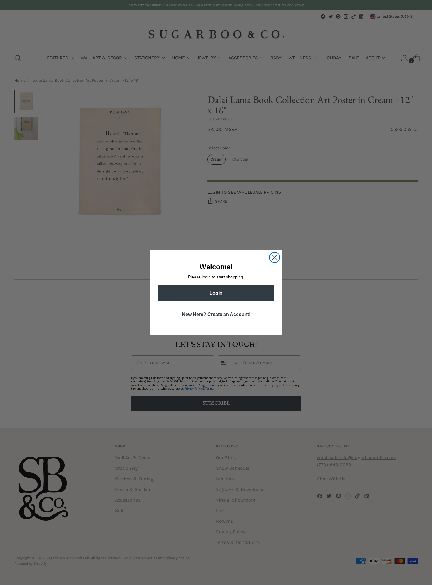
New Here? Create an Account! (216, 314)
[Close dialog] (274, 257)
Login (216, 292)
